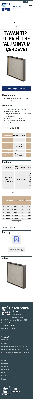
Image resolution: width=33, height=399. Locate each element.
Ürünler (3, 373)
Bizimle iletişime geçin (15, 89)
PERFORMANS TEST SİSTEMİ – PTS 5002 (15, 349)
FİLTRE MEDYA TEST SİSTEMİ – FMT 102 (15, 353)
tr (24, 1)
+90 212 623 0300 (10, 326)
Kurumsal (4, 366)
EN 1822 (4, 343)
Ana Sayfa (4, 363)
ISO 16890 (4, 340)
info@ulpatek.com (12, 323)
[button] (17, 200)
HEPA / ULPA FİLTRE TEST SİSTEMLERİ (14, 346)
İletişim (3, 379)
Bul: (13, 192)
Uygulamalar (5, 369)
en (26, 1)
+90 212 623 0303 (10, 329)
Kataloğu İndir (14, 250)
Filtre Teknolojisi (6, 376)
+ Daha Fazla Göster (16, 221)
